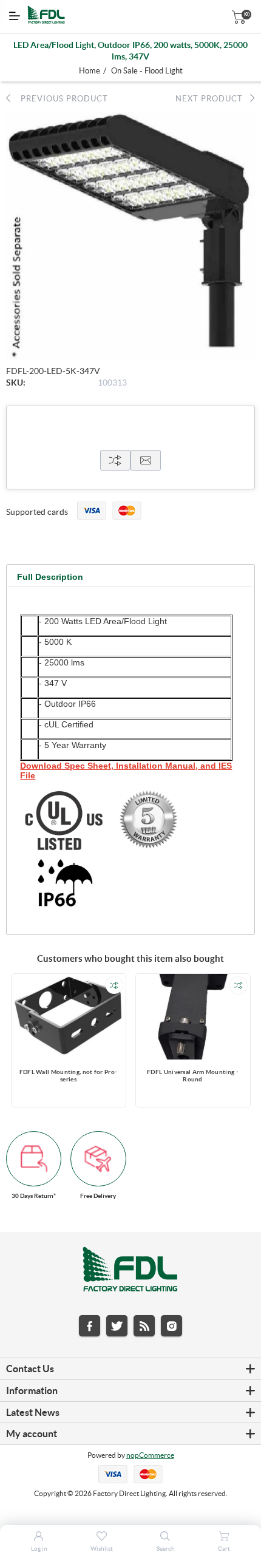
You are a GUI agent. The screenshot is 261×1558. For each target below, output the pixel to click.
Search (166, 1548)
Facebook (89, 1325)
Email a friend (145, 460)
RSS (144, 1325)
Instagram (171, 1325)
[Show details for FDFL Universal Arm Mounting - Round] (193, 1017)
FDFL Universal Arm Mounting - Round (193, 1076)
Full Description (50, 577)
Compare (115, 460)
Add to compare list (114, 985)
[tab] (50, 577)
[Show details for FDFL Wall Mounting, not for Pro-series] (69, 1017)
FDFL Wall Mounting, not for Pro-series (68, 1076)
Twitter (116, 1325)
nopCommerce (150, 1455)
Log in (39, 1548)
